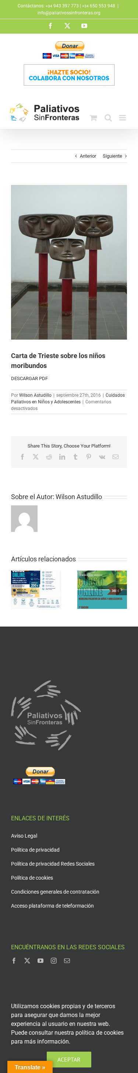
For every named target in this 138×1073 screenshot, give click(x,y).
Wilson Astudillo (35, 395)
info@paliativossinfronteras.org (69, 12)
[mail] (67, 961)
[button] (16, 589)
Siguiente (112, 156)
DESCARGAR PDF (29, 378)
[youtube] (40, 961)
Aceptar (69, 1059)
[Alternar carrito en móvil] (93, 118)
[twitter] (27, 961)
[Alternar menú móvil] (123, 118)
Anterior (88, 156)
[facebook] (14, 961)
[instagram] (54, 961)
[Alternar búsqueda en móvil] (108, 118)
